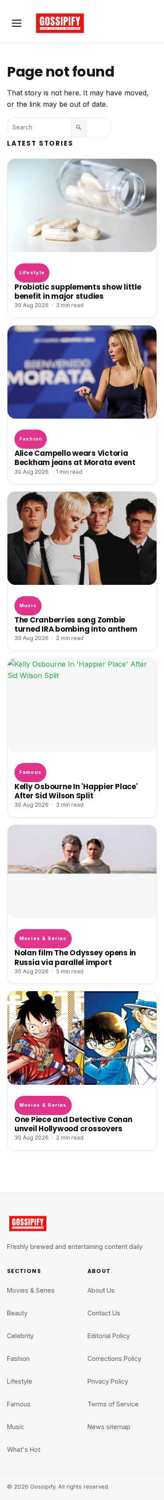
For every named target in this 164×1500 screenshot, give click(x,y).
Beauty (17, 1313)
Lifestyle (32, 272)
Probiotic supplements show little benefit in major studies (77, 292)
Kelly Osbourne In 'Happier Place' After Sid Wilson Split (76, 791)
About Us (101, 1290)
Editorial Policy (108, 1335)
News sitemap (108, 1426)
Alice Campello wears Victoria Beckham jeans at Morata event (75, 458)
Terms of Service (113, 1404)
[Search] (78, 127)
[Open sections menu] (16, 23)
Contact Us (103, 1313)
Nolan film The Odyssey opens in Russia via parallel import (75, 957)
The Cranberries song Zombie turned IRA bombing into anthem (75, 624)
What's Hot (23, 1449)
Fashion (30, 439)
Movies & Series (42, 938)
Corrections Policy (114, 1358)
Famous (30, 772)
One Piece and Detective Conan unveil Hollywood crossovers (73, 1124)
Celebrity (20, 1335)
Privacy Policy (107, 1381)
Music (27, 605)
